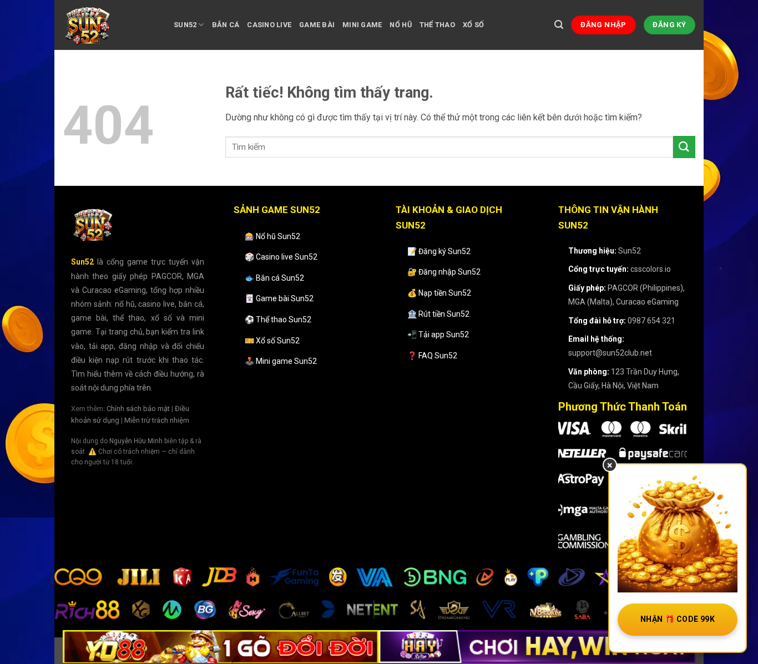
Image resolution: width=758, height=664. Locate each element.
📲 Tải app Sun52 (438, 334)
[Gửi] (684, 147)
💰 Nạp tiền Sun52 (439, 292)
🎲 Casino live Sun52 (281, 256)
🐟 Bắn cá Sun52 (274, 277)
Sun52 (185, 25)
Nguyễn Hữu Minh (136, 441)
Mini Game (362, 25)
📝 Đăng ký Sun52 (439, 251)
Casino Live (269, 25)
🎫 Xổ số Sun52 (272, 340)
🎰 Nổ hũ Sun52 (272, 236)
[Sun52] (110, 25)
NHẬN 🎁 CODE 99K (677, 619)
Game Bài (317, 25)
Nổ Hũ (400, 25)
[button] (558, 25)
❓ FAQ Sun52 (432, 355)
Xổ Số (473, 25)
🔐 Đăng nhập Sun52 (444, 271)
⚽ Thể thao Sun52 (278, 319)
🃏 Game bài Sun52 (279, 298)
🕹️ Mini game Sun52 (281, 361)
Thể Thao (437, 25)
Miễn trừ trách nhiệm (156, 420)
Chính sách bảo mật (138, 408)
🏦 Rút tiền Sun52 (438, 314)
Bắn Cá (226, 25)
